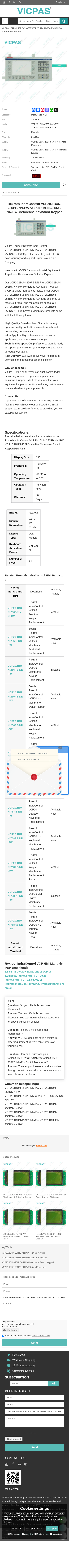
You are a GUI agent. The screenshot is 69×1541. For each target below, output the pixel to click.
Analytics (28, 1534)
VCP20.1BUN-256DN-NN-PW (15, 612)
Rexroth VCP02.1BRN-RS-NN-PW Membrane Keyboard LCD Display (49, 1236)
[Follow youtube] (4, 2)
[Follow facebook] (9, 2)
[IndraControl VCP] (36, 176)
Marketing (57, 1534)
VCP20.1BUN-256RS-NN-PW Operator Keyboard (24, 1257)
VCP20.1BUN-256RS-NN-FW (15, 725)
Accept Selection (34, 1528)
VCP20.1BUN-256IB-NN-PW (15, 641)
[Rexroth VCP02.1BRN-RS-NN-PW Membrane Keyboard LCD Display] (51, 1216)
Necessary (15, 1534)
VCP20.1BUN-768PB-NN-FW (15, 838)
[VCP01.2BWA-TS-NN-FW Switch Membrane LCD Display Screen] (18, 1177)
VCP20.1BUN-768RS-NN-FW (15, 896)
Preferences (42, 1534)
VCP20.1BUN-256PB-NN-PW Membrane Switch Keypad (28, 1262)
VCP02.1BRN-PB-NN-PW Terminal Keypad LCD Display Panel (16, 1236)
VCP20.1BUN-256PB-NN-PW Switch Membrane (24, 1267)
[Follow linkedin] (14, 2)
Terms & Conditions (41, 1336)
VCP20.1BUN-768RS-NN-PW (15, 924)
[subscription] (53, 1383)
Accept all (52, 1528)
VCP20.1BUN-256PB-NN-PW (15, 696)
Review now (41, 1145)
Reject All (16, 1528)
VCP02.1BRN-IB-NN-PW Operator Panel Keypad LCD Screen (51, 1196)
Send (34, 1342)
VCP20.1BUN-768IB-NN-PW (15, 811)
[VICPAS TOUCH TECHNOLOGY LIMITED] (34, 10)
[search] (64, 21)
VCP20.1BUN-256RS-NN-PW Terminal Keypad (23, 1253)
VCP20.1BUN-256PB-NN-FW (15, 669)
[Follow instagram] (19, 2)
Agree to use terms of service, (27, 1335)
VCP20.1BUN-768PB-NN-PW (15, 867)
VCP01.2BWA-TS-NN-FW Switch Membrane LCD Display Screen (17, 1196)
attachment (11, 1330)
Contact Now (31, 185)
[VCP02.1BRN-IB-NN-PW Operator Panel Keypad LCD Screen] (51, 1177)
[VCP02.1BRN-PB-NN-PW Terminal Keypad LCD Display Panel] (18, 1216)
